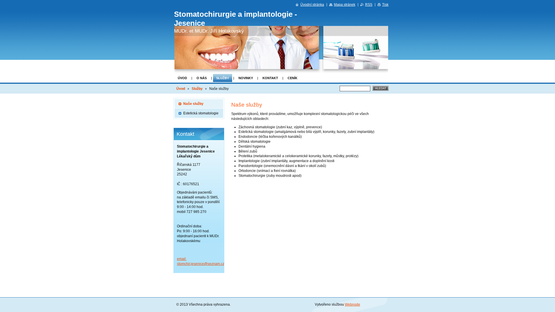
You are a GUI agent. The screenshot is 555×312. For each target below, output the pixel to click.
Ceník (292, 78)
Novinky (245, 78)
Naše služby (193, 104)
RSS (368, 5)
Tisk (385, 5)
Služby (222, 78)
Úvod (182, 78)
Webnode (352, 304)
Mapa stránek (344, 5)
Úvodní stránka (312, 5)
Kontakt (270, 78)
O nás (202, 78)
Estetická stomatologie (201, 113)
